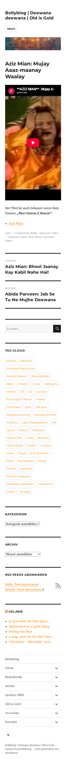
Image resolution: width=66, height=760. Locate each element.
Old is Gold (13, 704)
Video (54, 233)
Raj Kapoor (25, 461)
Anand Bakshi (17, 376)
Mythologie (15, 445)
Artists (9, 686)
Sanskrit (26, 468)
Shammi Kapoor (18, 476)
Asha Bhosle (40, 376)
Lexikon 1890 (14, 695)
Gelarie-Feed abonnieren (23, 589)
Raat (10, 461)
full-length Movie (19, 399)
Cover (36, 384)
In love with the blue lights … (30, 621)
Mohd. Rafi (14, 438)
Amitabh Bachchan (21, 368)
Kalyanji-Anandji (18, 414)
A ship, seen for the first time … (31, 636)
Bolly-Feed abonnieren (22, 584)
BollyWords (13, 677)
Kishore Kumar (45, 414)
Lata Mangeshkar (34, 422)
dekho (11, 391)
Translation (46, 484)
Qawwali (45, 233)
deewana (51, 384)
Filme (9, 668)
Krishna (12, 422)
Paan (10, 453)
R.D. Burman (39, 453)
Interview (14, 407)
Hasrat (23, 236)
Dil (22, 391)
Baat (10, 384)
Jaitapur (41, 407)
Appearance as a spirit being (29, 626)
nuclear (46, 445)
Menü (11, 28)
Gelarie (16, 611)
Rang (41, 461)
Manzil (38, 236)
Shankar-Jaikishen (20, 484)
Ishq (30, 236)
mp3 (29, 438)
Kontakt (11, 722)
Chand (22, 384)
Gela (8, 233)
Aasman (13, 236)
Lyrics (11, 430)
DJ (30, 391)
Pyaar (22, 453)
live (53, 422)
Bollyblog (12, 659)
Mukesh (43, 438)
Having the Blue (20, 631)
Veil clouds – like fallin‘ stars (30, 642)
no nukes (12, 713)
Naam (31, 445)
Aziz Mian (16, 223)
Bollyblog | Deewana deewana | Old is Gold (29, 15)
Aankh (11, 361)
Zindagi (24, 491)
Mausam (38, 430)
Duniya (41, 391)
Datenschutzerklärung (18, 749)
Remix (11, 468)
